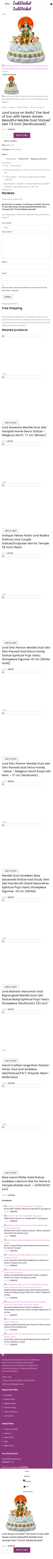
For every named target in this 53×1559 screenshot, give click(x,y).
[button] (10, 423)
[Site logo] (22, 3)
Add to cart (22, 135)
